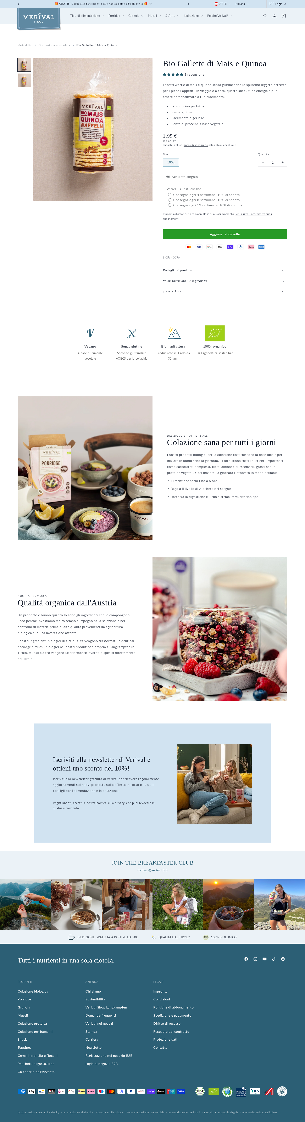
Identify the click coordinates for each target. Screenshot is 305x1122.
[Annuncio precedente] (19, 4)
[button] (86, 16)
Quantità (263, 154)
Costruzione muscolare (54, 45)
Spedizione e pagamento (172, 1015)
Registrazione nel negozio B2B (108, 1056)
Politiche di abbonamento (173, 1007)
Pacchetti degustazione (36, 1064)
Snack (22, 1039)
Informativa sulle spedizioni (184, 1112)
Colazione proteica (32, 1023)
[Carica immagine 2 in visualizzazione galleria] (24, 80)
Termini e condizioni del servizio (145, 1112)
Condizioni (161, 999)
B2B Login (276, 4)
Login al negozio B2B (101, 1064)
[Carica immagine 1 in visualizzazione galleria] (24, 64)
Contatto (160, 1048)
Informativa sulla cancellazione (259, 1112)
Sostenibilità (95, 999)
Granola (24, 1007)
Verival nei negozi (99, 1023)
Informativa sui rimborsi (77, 1112)
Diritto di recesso (167, 1023)
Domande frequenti (100, 1015)
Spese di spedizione (196, 145)
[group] (25, 904)
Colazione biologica (33, 991)
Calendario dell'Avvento (36, 1072)
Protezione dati (165, 1039)
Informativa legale (228, 1112)
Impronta (160, 991)
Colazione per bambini (35, 1031)
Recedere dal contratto (171, 1031)
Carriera (91, 1039)
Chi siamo (93, 991)
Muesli (23, 1015)
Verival (31, 1112)
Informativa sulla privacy (109, 1112)
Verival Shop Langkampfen (106, 1007)
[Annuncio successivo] (187, 4)
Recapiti (209, 1112)
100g (170, 162)
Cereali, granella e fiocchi (37, 1056)
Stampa (91, 1031)
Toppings (25, 1048)
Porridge (24, 999)
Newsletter (94, 1048)
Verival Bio (25, 45)
